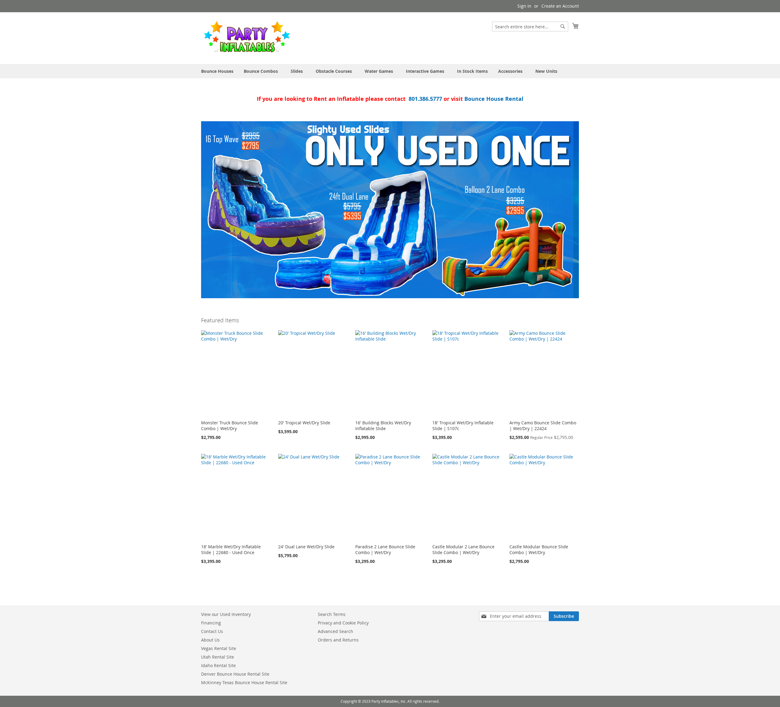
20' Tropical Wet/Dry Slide (304, 423)
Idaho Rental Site (218, 665)
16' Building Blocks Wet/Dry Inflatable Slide (383, 425)
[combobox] (530, 26)
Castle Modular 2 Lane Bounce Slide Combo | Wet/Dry (463, 549)
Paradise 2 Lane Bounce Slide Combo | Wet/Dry (385, 549)
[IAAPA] (390, 209)
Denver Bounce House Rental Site (235, 674)
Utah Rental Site (217, 657)
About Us (210, 640)
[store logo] (246, 37)
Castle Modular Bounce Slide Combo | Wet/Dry (538, 549)
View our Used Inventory (226, 614)
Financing (211, 623)
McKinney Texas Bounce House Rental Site (244, 682)
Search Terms (332, 614)
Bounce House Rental (493, 99)
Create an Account (560, 6)
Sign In (524, 6)
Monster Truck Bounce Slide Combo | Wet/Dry (229, 425)
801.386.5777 (425, 99)
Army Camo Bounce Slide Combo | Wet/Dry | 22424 (542, 425)
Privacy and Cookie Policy (343, 623)
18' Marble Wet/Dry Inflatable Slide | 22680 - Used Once (231, 549)
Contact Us (212, 631)
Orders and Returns (338, 640)
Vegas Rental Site (218, 648)
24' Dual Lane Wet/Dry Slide (306, 547)
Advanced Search (335, 631)
